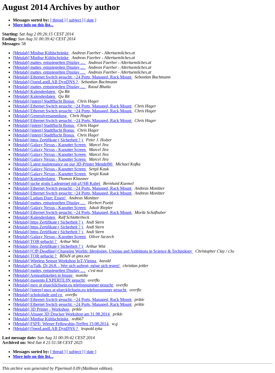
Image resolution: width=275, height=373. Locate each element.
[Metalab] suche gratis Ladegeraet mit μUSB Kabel (57, 183)
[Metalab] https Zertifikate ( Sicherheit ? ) (48, 140)
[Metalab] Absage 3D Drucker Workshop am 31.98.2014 (62, 314)
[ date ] (90, 20)
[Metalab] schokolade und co (38, 294)
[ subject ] (75, 20)
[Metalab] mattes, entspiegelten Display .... (49, 62)
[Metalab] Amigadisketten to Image (43, 275)
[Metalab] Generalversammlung (40, 115)
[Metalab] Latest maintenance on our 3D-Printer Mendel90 (63, 164)
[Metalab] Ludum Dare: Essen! (40, 198)
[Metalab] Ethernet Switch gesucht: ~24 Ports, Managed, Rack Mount (72, 77)
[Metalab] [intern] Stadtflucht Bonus (44, 101)
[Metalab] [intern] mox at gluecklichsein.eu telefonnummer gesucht (70, 290)
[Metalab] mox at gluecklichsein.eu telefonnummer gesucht (63, 285)
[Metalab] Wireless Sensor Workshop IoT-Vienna (55, 261)
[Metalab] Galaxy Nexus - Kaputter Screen (50, 144)
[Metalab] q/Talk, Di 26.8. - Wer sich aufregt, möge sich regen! (67, 265)
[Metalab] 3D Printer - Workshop (41, 309)
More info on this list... (33, 25)
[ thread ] (58, 20)
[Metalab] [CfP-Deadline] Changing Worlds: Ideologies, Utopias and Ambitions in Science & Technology (103, 251)
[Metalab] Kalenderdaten (34, 91)
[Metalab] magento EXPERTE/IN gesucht (49, 280)
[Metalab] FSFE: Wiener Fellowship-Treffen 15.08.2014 (61, 323)
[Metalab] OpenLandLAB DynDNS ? (46, 82)
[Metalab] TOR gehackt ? (35, 241)
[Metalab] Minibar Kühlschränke (41, 53)
